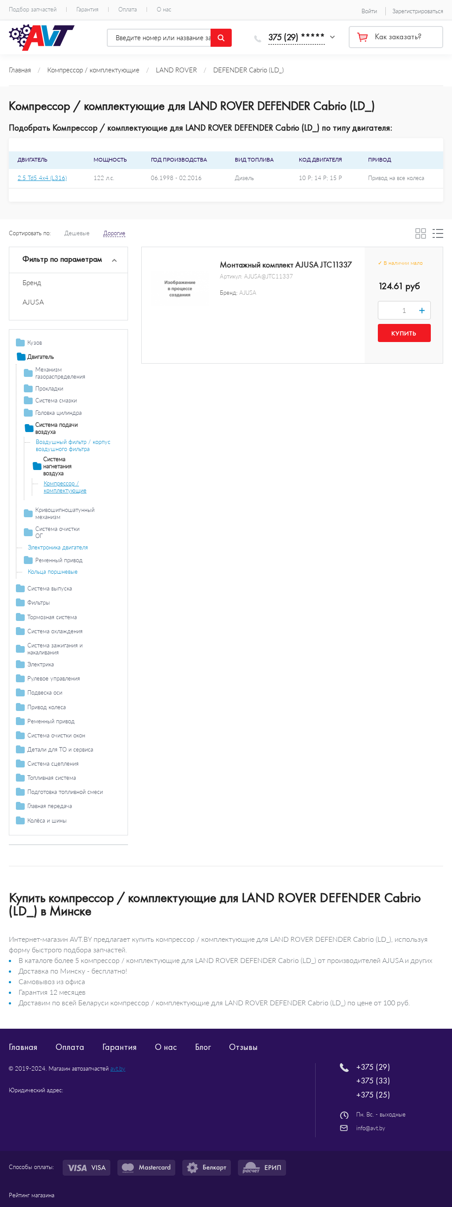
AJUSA (33, 301)
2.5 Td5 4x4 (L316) (42, 177)
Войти (369, 11)
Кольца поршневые (53, 571)
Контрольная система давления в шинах (70, 836)
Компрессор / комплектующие (65, 487)
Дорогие (114, 233)
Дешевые (77, 233)
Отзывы (243, 1047)
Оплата (127, 9)
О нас (164, 9)
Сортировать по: (30, 233)
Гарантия (87, 9)
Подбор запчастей (32, 9)
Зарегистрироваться (417, 11)
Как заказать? (398, 36)
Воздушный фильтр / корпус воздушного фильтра (73, 445)
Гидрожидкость (48, 854)
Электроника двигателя (58, 547)
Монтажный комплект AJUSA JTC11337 (286, 264)
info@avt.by (370, 1128)
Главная (23, 1047)
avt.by (117, 1068)
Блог (203, 1047)
